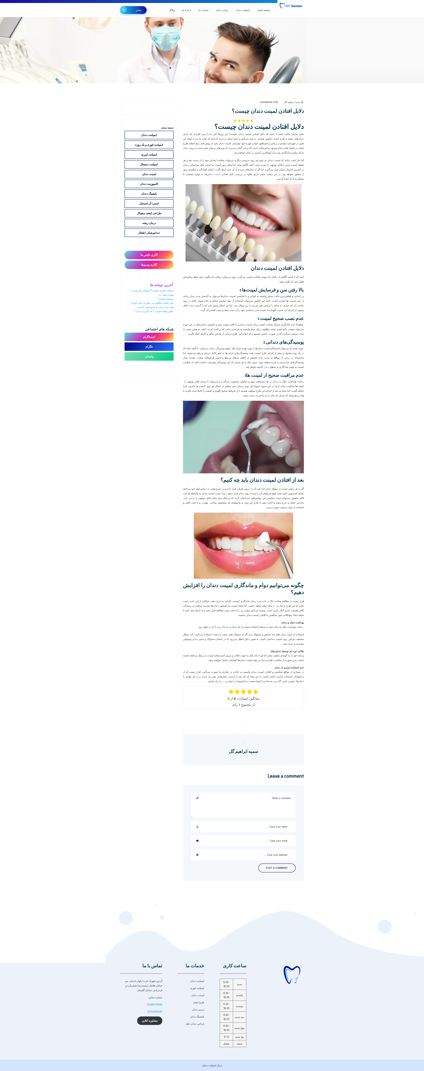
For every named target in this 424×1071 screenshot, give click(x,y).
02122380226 (154, 1011)
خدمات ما (203, 10)
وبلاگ (172, 10)
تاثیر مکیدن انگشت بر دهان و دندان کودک (152, 302)
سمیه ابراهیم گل (292, 102)
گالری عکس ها (149, 255)
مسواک (225, 626)
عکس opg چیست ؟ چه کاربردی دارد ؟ (154, 311)
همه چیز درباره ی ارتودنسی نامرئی (155, 307)
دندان (266, 366)
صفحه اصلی (263, 10)
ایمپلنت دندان (243, 10)
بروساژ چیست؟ (165, 298)
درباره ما (186, 10)
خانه (216, 52)
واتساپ (149, 356)
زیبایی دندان (222, 10)
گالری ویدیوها (149, 264)
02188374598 (154, 1004)
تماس (139, 10)
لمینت (217, 174)
